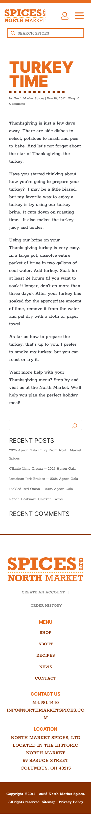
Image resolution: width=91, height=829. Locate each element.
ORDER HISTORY (46, 605)
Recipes (45, 655)
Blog (71, 98)
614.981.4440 (45, 702)
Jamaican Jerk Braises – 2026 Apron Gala (43, 479)
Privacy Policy (71, 802)
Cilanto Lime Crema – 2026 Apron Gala (42, 468)
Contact (45, 678)
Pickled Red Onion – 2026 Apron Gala (41, 489)
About (45, 644)
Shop (46, 632)
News (45, 667)
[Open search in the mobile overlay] (45, 33)
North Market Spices (29, 98)
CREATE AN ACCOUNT (43, 592)
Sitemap (48, 802)
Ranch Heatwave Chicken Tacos (36, 499)
